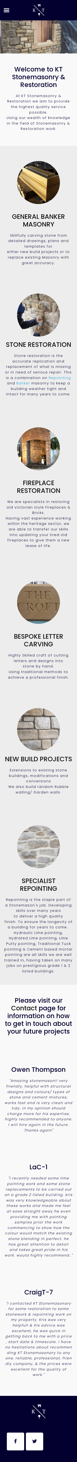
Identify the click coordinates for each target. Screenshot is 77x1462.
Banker (23, 383)
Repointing (60, 377)
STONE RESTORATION (38, 344)
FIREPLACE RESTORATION (38, 486)
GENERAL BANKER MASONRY (38, 220)
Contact (24, 1008)
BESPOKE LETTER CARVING (38, 640)
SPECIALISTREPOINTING (38, 884)
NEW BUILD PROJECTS (38, 759)
